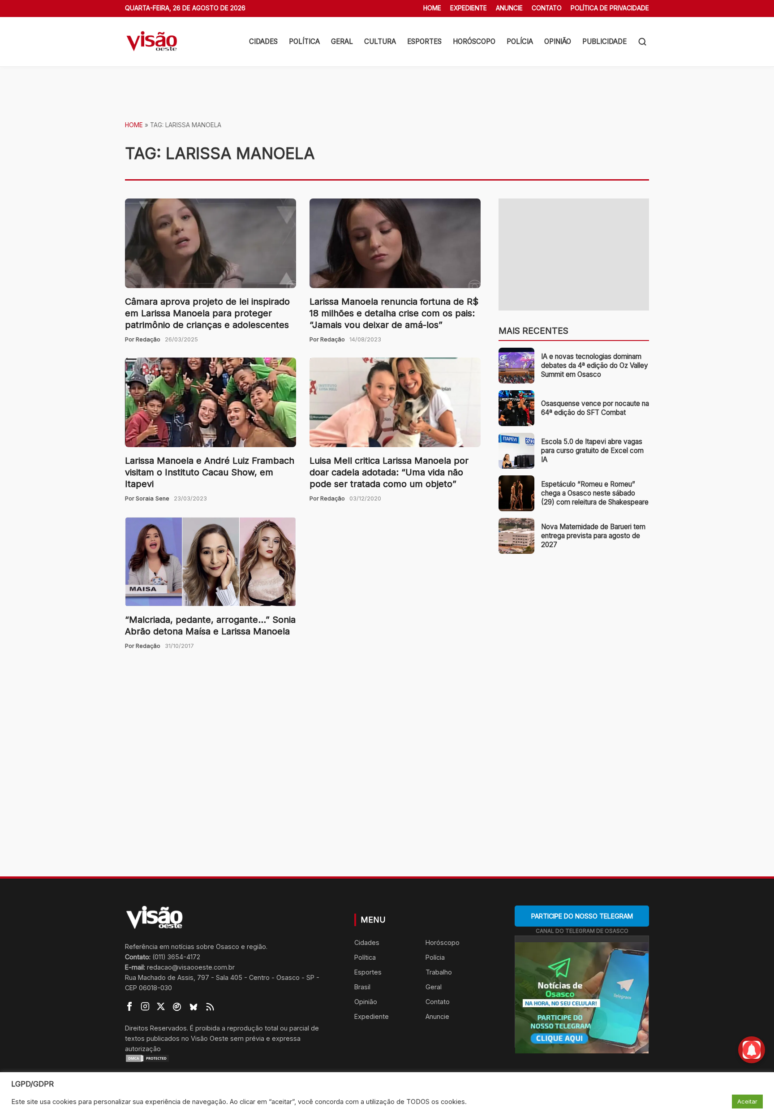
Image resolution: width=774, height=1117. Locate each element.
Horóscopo (474, 41)
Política (304, 41)
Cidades (263, 41)
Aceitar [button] (747, 1101)
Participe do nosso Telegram (582, 916)
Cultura (380, 41)
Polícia (520, 41)
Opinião (557, 41)
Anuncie (509, 8)
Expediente (468, 8)
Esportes (424, 41)
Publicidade (604, 41)
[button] (642, 41)
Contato (547, 8)
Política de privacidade (610, 8)
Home (432, 8)
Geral (342, 41)
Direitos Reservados (156, 1028)
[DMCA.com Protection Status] (228, 1058)
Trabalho (439, 972)
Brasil (362, 987)
